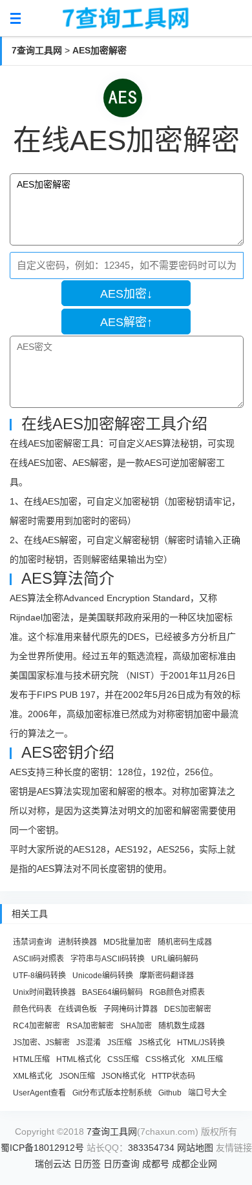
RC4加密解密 (36, 1025)
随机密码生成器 (185, 942)
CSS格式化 (165, 1059)
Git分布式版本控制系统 (112, 1092)
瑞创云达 (53, 1164)
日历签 (87, 1164)
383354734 (151, 1147)
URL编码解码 (174, 958)
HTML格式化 (78, 1059)
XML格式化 (32, 1076)
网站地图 (195, 1147)
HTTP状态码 (173, 1076)
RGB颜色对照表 (177, 992)
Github (170, 1092)
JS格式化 (154, 1042)
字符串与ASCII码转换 (107, 958)
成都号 (155, 1164)
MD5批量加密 (127, 942)
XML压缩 (207, 1059)
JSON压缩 (77, 1076)
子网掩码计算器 (130, 1009)
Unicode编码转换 (102, 975)
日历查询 (121, 1164)
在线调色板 (77, 1009)
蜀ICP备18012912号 (42, 1147)
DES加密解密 (187, 1009)
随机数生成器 (181, 1025)
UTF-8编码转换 (39, 975)
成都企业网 (194, 1164)
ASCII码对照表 (38, 958)
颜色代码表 (32, 1009)
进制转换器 (77, 942)
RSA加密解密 (90, 1025)
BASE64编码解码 (112, 992)
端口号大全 (207, 1092)
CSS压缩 (123, 1059)
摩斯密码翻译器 (167, 975)
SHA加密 (136, 1025)
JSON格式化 (123, 1076)
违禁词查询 (32, 942)
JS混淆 (88, 1042)
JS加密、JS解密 (41, 1042)
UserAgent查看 (39, 1092)
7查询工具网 (37, 50)
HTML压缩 (31, 1059)
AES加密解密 (99, 50)
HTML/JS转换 (201, 1042)
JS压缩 (119, 1042)
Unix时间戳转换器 (44, 992)
